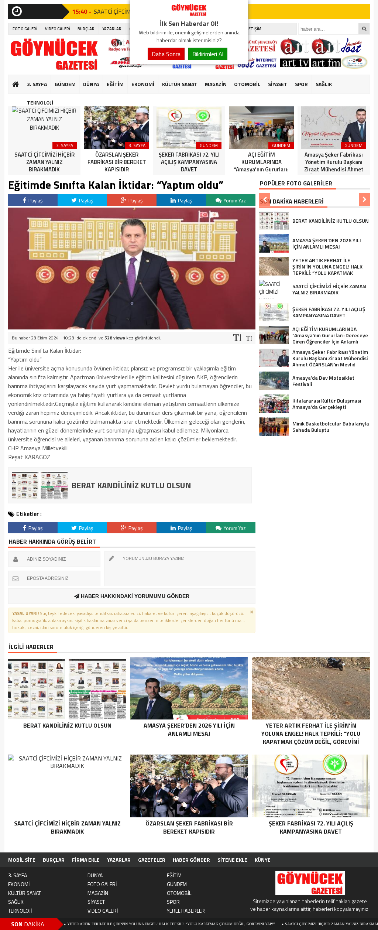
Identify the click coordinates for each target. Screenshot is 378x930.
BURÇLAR (86, 29)
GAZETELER (151, 860)
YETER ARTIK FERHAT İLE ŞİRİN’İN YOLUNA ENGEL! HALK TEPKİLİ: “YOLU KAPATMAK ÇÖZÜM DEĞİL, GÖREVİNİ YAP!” (137, 924)
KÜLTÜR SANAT (179, 84)
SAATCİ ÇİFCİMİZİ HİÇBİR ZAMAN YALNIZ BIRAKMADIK (301, 924)
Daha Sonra (166, 53)
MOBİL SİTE (21, 860)
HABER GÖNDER (191, 860)
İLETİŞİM (253, 29)
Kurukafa (19, 98)
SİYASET (277, 84)
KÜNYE (263, 860)
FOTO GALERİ (25, 29)
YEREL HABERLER (186, 910)
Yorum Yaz (234, 200)
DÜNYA (91, 84)
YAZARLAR (111, 29)
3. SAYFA (37, 84)
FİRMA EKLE (86, 860)
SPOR (301, 84)
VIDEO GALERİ (57, 29)
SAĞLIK (324, 84)
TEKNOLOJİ (40, 102)
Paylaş (35, 200)
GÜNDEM (65, 84)
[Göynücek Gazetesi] (189, 14)
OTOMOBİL (247, 84)
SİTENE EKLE (232, 860)
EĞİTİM (115, 84)
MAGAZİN (216, 84)
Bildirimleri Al (207, 53)
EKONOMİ (142, 84)
